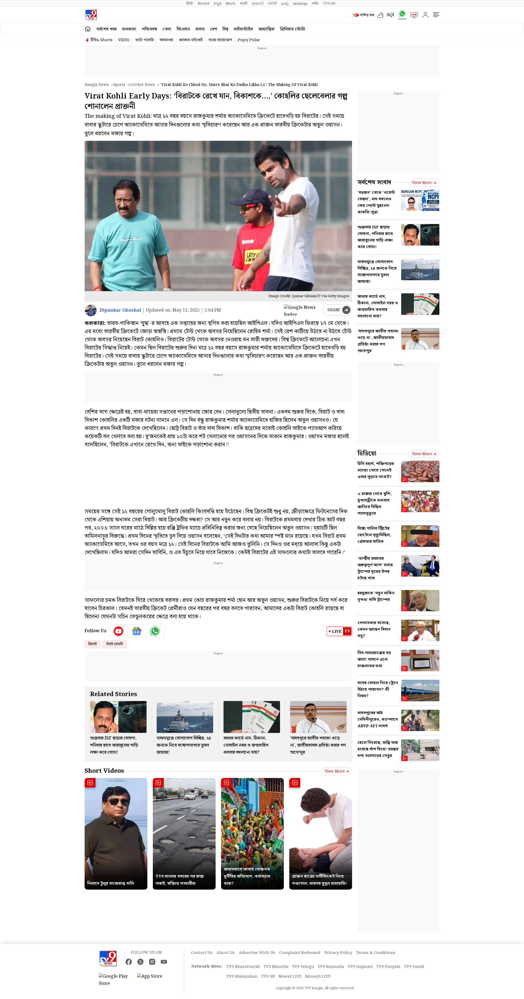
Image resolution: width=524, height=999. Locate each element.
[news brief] (363, 15)
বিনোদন (183, 29)
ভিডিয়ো (367, 453)
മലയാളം (300, 3)
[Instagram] (152, 962)
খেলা (167, 29)
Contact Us (201, 953)
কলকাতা (129, 29)
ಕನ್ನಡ (217, 3)
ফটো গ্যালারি (144, 40)
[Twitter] (140, 962)
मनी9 (315, 3)
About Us (225, 953)
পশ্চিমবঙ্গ (149, 29)
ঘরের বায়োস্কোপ (220, 40)
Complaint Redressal (299, 953)
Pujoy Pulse (249, 40)
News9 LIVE (290, 976)
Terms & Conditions (375, 953)
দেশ (213, 29)
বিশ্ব (225, 29)
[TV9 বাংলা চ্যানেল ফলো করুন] (400, 15)
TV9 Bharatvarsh (243, 967)
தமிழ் (285, 3)
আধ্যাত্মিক (266, 29)
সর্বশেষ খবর (106, 29)
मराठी (243, 3)
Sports (119, 85)
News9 (203, 3)
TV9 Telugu (303, 967)
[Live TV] (412, 15)
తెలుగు (231, 3)
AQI (390, 14)
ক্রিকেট (92, 644)
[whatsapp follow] (155, 631)
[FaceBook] (129, 962)
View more (334, 771)
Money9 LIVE (318, 976)
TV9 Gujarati (360, 967)
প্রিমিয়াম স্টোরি (292, 29)
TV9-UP (329, 3)
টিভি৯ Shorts (101, 40)
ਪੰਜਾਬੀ (272, 3)
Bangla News (97, 85)
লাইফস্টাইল (243, 29)
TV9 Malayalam (242, 976)
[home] (88, 29)
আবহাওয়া (166, 40)
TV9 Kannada (331, 967)
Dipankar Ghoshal (120, 310)
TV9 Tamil (414, 967)
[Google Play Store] (115, 980)
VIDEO (124, 40)
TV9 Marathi (276, 967)
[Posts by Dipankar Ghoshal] (91, 310)
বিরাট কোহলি (114, 644)
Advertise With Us (257, 953)
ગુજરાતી (258, 3)
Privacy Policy (338, 953)
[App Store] (153, 980)
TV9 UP (268, 976)
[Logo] (91, 14)
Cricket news (142, 85)
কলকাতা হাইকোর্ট (191, 40)
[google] (302, 310)
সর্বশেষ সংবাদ (374, 182)
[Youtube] (118, 631)
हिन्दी (189, 3)
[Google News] (137, 631)
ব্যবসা (200, 29)
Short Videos (104, 771)
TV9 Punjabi (388, 967)
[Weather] (381, 15)
